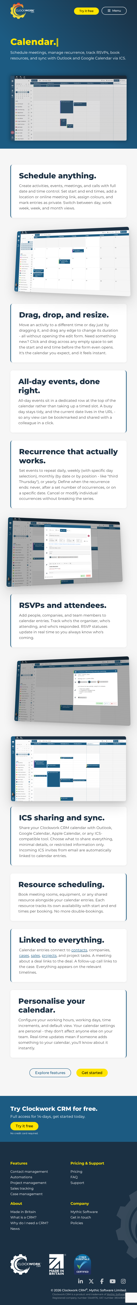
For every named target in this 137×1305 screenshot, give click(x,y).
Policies (77, 1223)
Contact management (29, 1172)
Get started (92, 1072)
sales (35, 955)
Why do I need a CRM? (29, 1223)
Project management (28, 1183)
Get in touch (81, 1217)
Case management (26, 1194)
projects (49, 955)
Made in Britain (23, 1212)
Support (77, 1183)
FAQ (74, 1177)
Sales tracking (22, 1188)
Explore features (50, 1072)
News (15, 1229)
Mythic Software (84, 1212)
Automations (21, 1177)
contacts (79, 950)
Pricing (76, 1172)
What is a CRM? (23, 1217)
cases (24, 955)
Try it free (86, 11)
